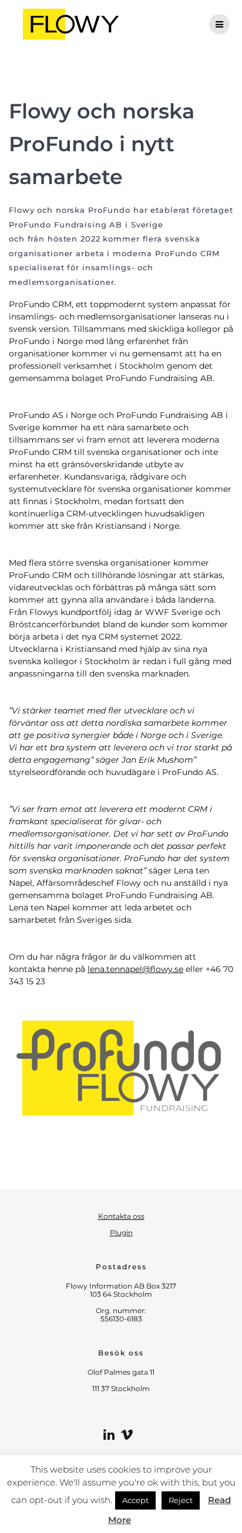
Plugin (121, 1232)
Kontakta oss (121, 1216)
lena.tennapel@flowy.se (135, 969)
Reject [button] (181, 1500)
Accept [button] (135, 1500)
